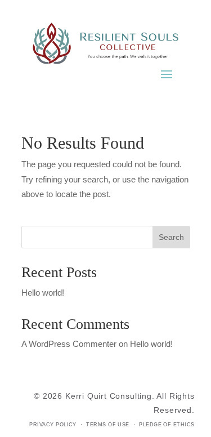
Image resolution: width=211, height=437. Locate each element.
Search (171, 237)
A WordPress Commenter (68, 344)
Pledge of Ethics (166, 424)
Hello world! (42, 292)
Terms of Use (107, 424)
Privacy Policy (53, 424)
